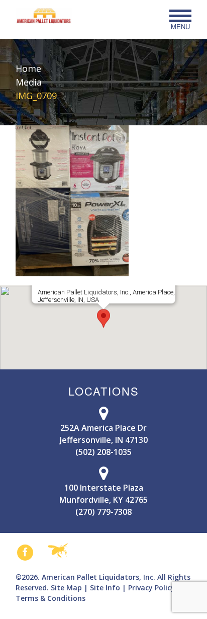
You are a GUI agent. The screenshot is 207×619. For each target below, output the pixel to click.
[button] (103, 318)
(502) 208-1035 (103, 451)
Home (28, 68)
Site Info (105, 587)
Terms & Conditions (50, 598)
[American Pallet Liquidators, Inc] (44, 15)
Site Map (66, 587)
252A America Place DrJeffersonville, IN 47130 (104, 433)
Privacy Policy (151, 587)
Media (29, 82)
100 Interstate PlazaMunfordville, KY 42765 (103, 493)
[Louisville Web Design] (58, 552)
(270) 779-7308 (103, 511)
